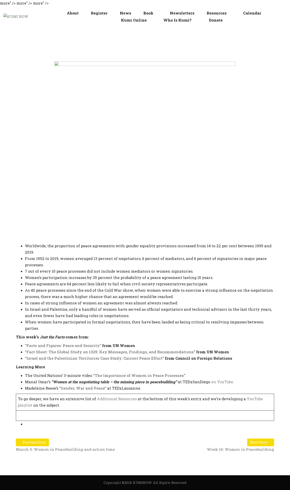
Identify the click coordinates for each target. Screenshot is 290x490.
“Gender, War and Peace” (82, 388)
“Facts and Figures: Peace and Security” (63, 345)
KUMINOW (142, 482)
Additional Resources (117, 398)
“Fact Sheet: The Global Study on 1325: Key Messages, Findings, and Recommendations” (110, 351)
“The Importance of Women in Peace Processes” (139, 375)
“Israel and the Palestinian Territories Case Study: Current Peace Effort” (94, 358)
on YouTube (222, 381)
